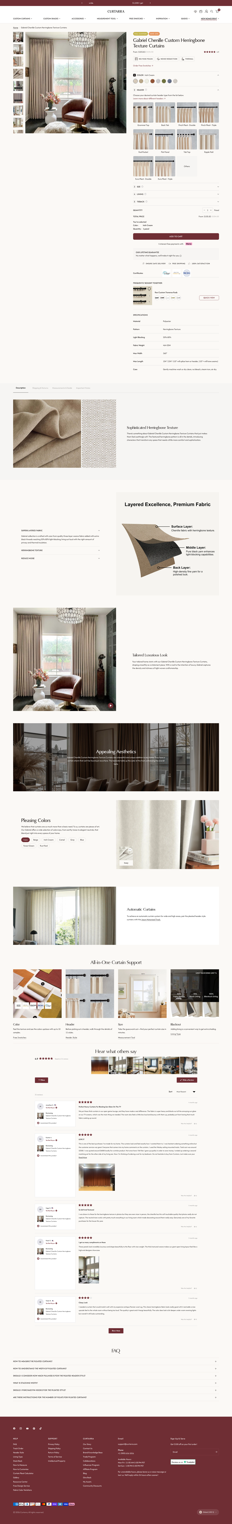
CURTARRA (88, 1439)
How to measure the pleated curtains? (32, 1361)
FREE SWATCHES (136, 18)
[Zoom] (120, 37)
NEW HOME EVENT (209, 18)
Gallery (16, 1477)
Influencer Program (91, 1465)
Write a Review (188, 1081)
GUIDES (184, 18)
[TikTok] (43, 1428)
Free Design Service (21, 1485)
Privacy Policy (53, 1444)
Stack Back (17, 1460)
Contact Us (87, 1448)
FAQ (15, 1444)
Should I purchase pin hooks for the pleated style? (39, 1390)
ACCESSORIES (78, 18)
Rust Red (44, 845)
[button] (201, 11)
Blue (82, 839)
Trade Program (89, 1456)
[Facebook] (16, 1428)
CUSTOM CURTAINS (21, 18)
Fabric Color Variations (22, 1490)
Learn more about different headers (148, 98)
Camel (62, 839)
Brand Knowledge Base (93, 1452)
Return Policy (53, 1452)
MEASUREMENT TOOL (106, 18)
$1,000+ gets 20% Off (86, 2)
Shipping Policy (54, 1448)
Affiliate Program (90, 1469)
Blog (85, 1473)
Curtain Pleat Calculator (23, 1473)
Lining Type (18, 1456)
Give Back (87, 1477)
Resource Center (20, 1481)
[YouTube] (29, 1428)
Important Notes (83, 387)
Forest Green (28, 845)
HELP (15, 1439)
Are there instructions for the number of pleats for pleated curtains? (50, 1397)
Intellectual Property (56, 1460)
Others (187, 166)
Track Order (18, 1448)
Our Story (87, 1444)
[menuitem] (22, 18)
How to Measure (20, 1465)
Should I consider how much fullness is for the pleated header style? (49, 1375)
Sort (171, 1091)
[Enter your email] (216, 1452)
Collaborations (89, 1460)
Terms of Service (55, 1456)
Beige (35, 839)
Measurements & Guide (62, 387)
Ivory (25, 839)
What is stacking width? (25, 1382)
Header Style (18, 1452)
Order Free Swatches (142, 66)
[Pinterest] (36, 1428)
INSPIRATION (162, 18)
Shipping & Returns (40, 387)
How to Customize (20, 1469)
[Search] (211, 11)
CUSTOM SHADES (50, 18)
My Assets (87, 1481)
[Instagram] (23, 1428)
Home (15, 27)
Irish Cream (48, 839)
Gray (72, 839)
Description (21, 387)
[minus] (204, 210)
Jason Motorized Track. (151, 919)
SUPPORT (52, 1439)
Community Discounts (92, 1485)
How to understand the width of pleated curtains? (39, 1368)
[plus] (211, 210)
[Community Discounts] (195, 11)
